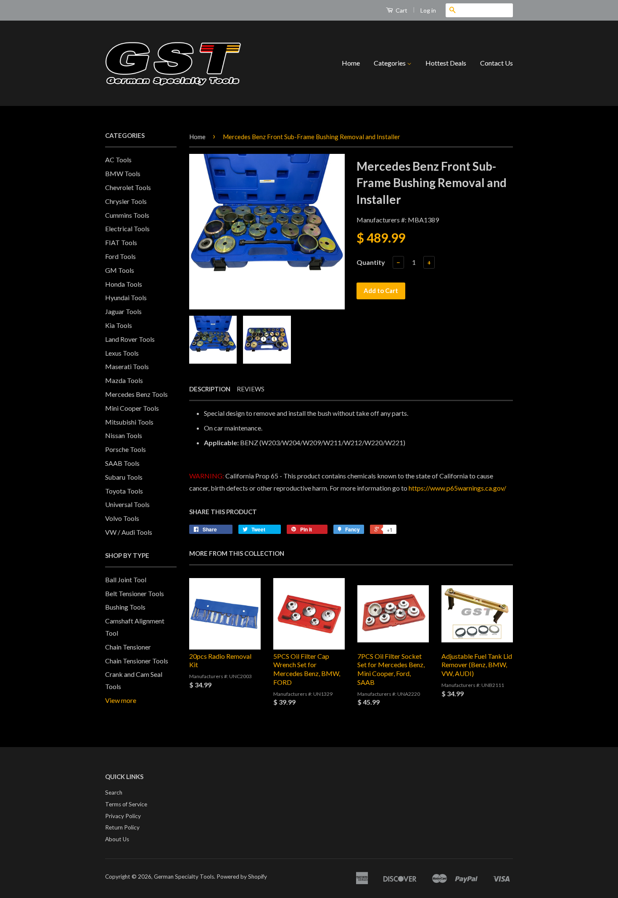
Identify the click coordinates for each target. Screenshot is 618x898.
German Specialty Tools (184, 876)
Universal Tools (127, 504)
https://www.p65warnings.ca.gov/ (457, 488)
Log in (428, 10)
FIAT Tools (121, 242)
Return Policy (122, 827)
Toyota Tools (124, 491)
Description (209, 389)
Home (351, 63)
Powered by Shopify (242, 876)
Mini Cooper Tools (132, 408)
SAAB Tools (122, 463)
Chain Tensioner (128, 647)
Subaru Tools (124, 477)
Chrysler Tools (126, 201)
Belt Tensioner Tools (134, 593)
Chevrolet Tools (128, 187)
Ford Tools (120, 256)
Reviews (250, 389)
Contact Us (496, 63)
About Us (117, 839)
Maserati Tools (127, 366)
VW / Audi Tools (128, 532)
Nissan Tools (123, 435)
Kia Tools (118, 325)
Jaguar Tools (123, 311)
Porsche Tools (125, 449)
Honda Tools (123, 284)
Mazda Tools (124, 380)
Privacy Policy (123, 816)
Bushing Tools (125, 607)
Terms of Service (126, 804)
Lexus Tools (122, 353)
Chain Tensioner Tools (136, 661)
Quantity (371, 262)
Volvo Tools (122, 518)
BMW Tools (122, 173)
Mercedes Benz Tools (136, 394)
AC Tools (118, 160)
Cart (400, 10)
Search (113, 792)
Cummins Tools (127, 215)
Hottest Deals (445, 63)
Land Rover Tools (130, 339)
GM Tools (119, 270)
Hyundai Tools (126, 297)
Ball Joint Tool (125, 580)
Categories (390, 63)
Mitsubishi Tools (129, 422)
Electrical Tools (127, 228)
